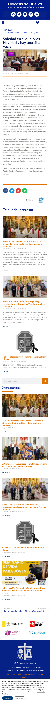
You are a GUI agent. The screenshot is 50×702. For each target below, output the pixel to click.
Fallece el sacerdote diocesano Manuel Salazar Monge (24, 358)
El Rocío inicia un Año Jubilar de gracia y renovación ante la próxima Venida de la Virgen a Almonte (24, 304)
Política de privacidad (25, 674)
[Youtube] (25, 14)
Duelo (38, 33)
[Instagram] (30, 14)
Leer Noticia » (6, 432)
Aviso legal (11, 674)
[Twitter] (19, 14)
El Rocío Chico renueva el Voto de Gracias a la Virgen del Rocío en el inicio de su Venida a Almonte (23, 244)
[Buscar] (45, 381)
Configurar (19, 698)
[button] (3, 23)
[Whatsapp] (36, 14)
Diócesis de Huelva (25, 4)
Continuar (8, 698)
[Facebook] (13, 14)
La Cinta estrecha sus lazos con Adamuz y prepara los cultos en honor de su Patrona (24, 465)
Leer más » (6, 271)
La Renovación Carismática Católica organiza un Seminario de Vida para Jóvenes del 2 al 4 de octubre (23, 590)
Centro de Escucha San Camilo (18, 33)
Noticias (7, 30)
